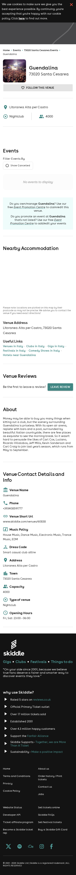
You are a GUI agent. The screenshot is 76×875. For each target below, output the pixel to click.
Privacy (8, 783)
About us (43, 768)
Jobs (41, 794)
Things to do (62, 661)
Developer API (11, 814)
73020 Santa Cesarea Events (41, 50)
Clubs (20, 661)
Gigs (7, 661)
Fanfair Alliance (38, 736)
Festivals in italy (14, 350)
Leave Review (60, 387)
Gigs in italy (56, 346)
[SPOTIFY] (19, 847)
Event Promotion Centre (29, 207)
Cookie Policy (11, 790)
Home (6, 50)
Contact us (45, 786)
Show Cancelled (20, 165)
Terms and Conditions (16, 776)
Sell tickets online (49, 807)
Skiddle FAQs (46, 814)
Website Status (12, 807)
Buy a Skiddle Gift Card (52, 829)
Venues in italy (13, 346)
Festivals (38, 661)
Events (17, 50)
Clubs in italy (35, 346)
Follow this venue (40, 87)
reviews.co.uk (42, 699)
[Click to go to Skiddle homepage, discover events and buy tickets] (14, 647)
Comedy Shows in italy (44, 350)
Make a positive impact (47, 752)
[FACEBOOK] (51, 847)
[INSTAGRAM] (41, 847)
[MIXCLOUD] (30, 847)
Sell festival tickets (50, 822)
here (22, 18)
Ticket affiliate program (18, 822)
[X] (8, 847)
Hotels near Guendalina (19, 355)
